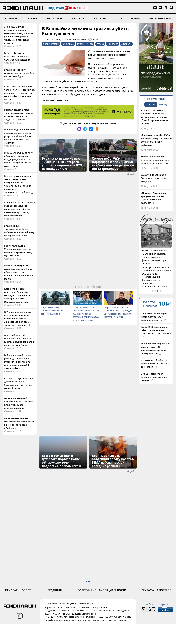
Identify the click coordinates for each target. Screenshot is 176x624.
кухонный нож (85, 43)
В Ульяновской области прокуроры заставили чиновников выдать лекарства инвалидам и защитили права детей (17, 318)
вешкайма (68, 43)
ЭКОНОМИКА (55, 18)
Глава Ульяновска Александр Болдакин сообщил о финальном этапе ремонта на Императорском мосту (17, 295)
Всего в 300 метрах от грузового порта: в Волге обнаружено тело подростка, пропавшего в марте (18, 272)
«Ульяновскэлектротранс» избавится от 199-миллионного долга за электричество (155, 342)
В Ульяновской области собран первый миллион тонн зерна (155, 357)
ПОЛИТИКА (32, 18)
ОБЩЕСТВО (79, 18)
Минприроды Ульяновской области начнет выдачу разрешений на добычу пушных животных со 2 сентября (19, 136)
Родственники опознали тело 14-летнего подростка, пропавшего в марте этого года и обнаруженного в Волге (19, 93)
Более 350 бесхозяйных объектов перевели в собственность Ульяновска (156, 324)
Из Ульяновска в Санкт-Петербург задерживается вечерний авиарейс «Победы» (19, 423)
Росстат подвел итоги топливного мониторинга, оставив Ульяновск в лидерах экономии (19, 114)
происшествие (51, 43)
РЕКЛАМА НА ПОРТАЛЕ (156, 590)
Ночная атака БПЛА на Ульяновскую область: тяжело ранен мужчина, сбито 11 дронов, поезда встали (154, 117)
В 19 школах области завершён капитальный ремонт (154, 370)
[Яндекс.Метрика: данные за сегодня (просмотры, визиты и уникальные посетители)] (157, 604)
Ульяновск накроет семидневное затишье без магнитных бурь (19, 73)
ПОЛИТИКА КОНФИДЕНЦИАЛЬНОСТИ (101, 590)
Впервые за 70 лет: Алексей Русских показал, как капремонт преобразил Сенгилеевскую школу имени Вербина (19, 209)
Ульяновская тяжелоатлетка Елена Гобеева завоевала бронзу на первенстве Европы (19, 230)
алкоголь (126, 43)
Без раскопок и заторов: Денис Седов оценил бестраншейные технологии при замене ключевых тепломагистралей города (19, 184)
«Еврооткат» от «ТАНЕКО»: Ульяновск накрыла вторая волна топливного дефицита (156, 140)
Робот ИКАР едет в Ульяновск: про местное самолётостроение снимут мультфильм (19, 250)
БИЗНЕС (136, 18)
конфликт (112, 43)
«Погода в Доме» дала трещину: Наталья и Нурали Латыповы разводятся (153, 197)
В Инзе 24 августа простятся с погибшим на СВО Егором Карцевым (18, 56)
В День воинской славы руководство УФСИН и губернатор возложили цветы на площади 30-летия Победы (17, 362)
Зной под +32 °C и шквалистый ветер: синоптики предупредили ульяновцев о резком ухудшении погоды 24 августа (18, 35)
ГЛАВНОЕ (11, 18)
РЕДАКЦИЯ (55, 590)
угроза (100, 43)
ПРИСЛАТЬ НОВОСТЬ (18, 590)
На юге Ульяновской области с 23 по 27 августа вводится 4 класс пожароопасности (18, 403)
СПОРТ (119, 18)
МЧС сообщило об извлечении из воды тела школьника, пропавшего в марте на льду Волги (19, 340)
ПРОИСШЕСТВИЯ (160, 18)
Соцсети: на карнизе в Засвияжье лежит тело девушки (153, 178)
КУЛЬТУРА (100, 18)
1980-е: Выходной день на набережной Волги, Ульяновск (156, 254)
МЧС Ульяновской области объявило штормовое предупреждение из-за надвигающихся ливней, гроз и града (19, 159)
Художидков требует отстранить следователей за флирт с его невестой (155, 160)
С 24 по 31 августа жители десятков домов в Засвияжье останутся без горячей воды (18, 383)
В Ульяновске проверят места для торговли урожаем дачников (154, 310)
